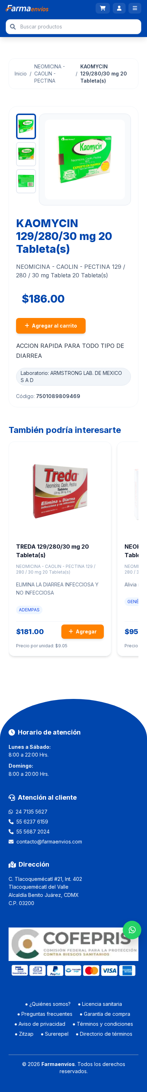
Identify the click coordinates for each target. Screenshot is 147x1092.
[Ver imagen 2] (26, 154)
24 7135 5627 (31, 812)
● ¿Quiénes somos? (48, 1004)
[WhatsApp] (132, 930)
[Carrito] (103, 8)
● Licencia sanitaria (100, 1004)
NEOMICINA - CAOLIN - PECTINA (49, 73)
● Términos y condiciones (102, 1024)
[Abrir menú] (134, 8)
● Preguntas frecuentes (44, 1014)
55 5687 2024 (33, 832)
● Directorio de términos (104, 1034)
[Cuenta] (119, 8)
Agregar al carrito (54, 326)
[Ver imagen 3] (26, 181)
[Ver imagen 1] (26, 126)
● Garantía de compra (105, 1014)
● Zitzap (24, 1034)
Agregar (86, 631)
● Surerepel (55, 1034)
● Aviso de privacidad (39, 1024)
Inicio (21, 73)
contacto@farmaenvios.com (49, 841)
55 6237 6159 (32, 822)
